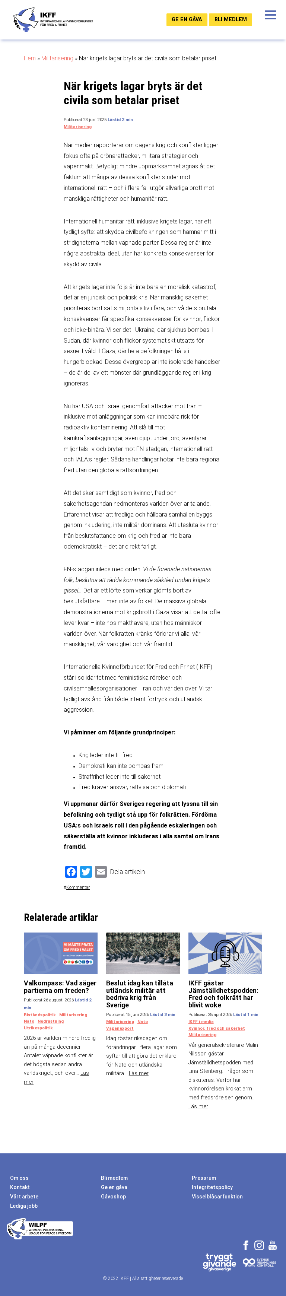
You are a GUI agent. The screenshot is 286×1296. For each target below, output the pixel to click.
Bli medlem (230, 19)
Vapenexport (120, 1028)
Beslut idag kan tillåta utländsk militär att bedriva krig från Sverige (139, 994)
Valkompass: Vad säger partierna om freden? (60, 986)
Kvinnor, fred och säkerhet (216, 1028)
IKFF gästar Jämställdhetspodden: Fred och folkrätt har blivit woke (223, 994)
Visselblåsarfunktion (217, 1197)
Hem (30, 58)
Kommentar (78, 887)
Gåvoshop (113, 1197)
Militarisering (57, 58)
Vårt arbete (24, 1197)
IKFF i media (201, 1021)
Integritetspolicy (212, 1187)
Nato (29, 1021)
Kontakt (20, 1187)
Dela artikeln (127, 872)
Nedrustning (51, 1021)
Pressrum (204, 1178)
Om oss (19, 1178)
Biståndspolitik (40, 1014)
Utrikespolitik (38, 1027)
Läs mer (139, 1073)
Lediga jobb (24, 1206)
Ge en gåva (187, 19)
